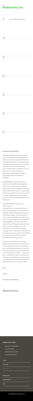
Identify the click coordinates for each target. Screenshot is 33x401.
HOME (4, 360)
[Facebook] (13, 398)
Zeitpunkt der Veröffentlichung (11, 279)
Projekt (5, 273)
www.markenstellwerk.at (11, 354)
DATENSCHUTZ (7, 379)
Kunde (4, 267)
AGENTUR (5, 364)
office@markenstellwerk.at (11, 351)
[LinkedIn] (20, 398)
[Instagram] (16, 398)
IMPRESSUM (6, 375)
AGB (4, 384)
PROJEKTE (6, 368)
